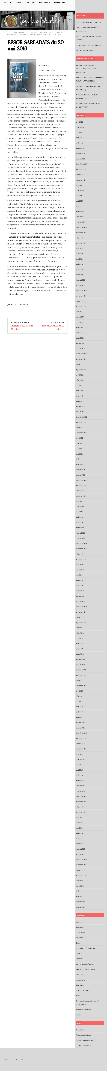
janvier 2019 (80, 601)
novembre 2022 (81, 359)
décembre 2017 (81, 670)
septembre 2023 (81, 306)
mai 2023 (79, 327)
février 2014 (80, 902)
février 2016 (80, 786)
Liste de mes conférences (85, 964)
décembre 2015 (81, 796)
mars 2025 (80, 212)
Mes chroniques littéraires (52, 3)
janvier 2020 (80, 538)
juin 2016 (79, 765)
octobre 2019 (80, 554)
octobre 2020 (80, 491)
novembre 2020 (81, 485)
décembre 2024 (81, 227)
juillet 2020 (80, 507)
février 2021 (80, 470)
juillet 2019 (80, 570)
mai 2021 (79, 454)
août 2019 (79, 564)
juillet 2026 (80, 127)
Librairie (79, 959)
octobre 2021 (80, 428)
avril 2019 (79, 586)
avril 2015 (79, 838)
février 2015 (80, 849)
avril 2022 (79, 396)
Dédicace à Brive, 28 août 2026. (87, 50)
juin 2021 (79, 449)
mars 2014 (80, 896)
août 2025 (79, 185)
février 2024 (80, 280)
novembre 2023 (81, 296)
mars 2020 (80, 528)
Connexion (80, 1030)
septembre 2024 (81, 243)
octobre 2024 (80, 238)
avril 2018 (79, 649)
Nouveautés (80, 985)
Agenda (17, 3)
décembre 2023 (81, 291)
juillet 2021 (80, 443)
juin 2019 (79, 575)
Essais (78, 943)
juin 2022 (79, 385)
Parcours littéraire (82, 990)
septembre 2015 (81, 812)
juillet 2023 (80, 317)
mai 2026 (79, 138)
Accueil (7, 3)
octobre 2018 (80, 617)
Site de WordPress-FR (83, 1046)
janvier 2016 (80, 791)
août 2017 (79, 691)
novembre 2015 (81, 802)
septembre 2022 (81, 370)
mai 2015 (79, 833)
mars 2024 (80, 275)
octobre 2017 (80, 680)
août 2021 (79, 438)
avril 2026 (79, 143)
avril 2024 (79, 269)
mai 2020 (79, 517)
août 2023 (79, 312)
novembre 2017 (81, 675)
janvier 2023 (80, 349)
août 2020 (79, 501)
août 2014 (79, 881)
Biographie (80, 927)
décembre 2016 (81, 733)
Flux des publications (83, 1035)
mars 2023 (80, 338)
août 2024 (79, 248)
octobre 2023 (80, 301)
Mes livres (8, 8)
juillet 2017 (80, 696)
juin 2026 (79, 133)
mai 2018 (79, 644)
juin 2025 (79, 196)
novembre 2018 (81, 612)
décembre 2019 (81, 543)
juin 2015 (79, 828)
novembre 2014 (81, 865)
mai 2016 (79, 770)
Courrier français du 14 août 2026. (88, 45)
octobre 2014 (80, 870)
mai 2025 (79, 201)
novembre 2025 (81, 169)
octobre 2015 (80, 807)
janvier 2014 (80, 907)
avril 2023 (79, 333)
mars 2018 (80, 654)
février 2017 (80, 723)
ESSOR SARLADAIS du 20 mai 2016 (35, 45)
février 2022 (80, 406)
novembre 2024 (81, 233)
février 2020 (80, 533)
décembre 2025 (81, 164)
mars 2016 (80, 781)
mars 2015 (80, 844)
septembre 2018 (81, 623)
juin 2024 (79, 259)
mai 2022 (79, 391)
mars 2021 (80, 464)
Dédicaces (79, 938)
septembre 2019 (81, 559)
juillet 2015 (80, 823)
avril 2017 (79, 712)
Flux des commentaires (84, 1040)
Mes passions (80, 980)
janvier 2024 (80, 285)
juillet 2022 (80, 380)
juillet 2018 (80, 633)
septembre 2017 (81, 686)
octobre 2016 (80, 744)
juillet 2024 (80, 254)
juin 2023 (79, 322)
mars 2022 (80, 401)
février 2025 (80, 217)
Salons (78, 1015)
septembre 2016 (81, 749)
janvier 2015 (80, 854)
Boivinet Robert (81, 95)
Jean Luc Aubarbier (18, 32)
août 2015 (79, 817)
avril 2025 (79, 206)
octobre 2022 (80, 364)
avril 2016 (79, 775)
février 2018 (80, 659)
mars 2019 (80, 591)
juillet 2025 (80, 190)
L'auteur (79, 953)
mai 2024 (79, 264)
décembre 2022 (81, 354)
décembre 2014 (81, 860)
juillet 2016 (80, 759)
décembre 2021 (81, 417)
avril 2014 (79, 891)
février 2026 (80, 154)
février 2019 (80, 596)
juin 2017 (79, 702)
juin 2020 (79, 512)
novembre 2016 (81, 738)
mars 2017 (80, 717)
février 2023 (80, 343)
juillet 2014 (80, 886)
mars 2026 (80, 148)
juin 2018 (79, 638)
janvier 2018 (80, 665)
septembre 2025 (81, 180)
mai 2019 (79, 580)
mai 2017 (79, 707)
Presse (22, 8)
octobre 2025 (80, 175)
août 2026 (79, 122)
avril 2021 (79, 459)
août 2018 (79, 628)
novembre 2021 (81, 422)
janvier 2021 (80, 475)
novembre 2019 (81, 549)
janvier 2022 (80, 412)
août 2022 (79, 375)
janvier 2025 (80, 222)
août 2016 (79, 754)
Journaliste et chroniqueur (85, 948)
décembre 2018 (81, 607)
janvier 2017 (80, 728)
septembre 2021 (81, 433)
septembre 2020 (81, 496)
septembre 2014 (81, 875)
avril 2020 (79, 522)
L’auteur (29, 3)
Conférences (80, 932)
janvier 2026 (80, 159)
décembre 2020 (81, 480)
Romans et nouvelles (83, 1010)
